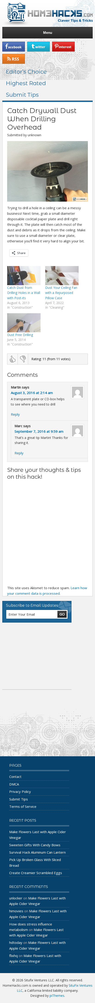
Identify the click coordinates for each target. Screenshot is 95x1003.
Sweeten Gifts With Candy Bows (34, 845)
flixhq (13, 955)
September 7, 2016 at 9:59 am (39, 431)
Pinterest (63, 47)
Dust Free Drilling (20, 335)
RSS (13, 59)
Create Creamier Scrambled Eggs (35, 872)
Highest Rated (26, 83)
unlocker (15, 898)
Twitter (38, 47)
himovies (16, 911)
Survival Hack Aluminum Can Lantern (37, 852)
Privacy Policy (20, 791)
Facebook (13, 47)
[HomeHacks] (47, 13)
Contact (15, 776)
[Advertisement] (36, 656)
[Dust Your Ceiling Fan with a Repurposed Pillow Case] (62, 275)
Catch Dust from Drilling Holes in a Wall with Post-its (23, 292)
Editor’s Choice (26, 71)
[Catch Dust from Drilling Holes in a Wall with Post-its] (24, 275)
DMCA (14, 784)
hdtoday (15, 942)
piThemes (57, 995)
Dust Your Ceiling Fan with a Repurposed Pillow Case (61, 292)
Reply (15, 414)
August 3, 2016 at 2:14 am (32, 392)
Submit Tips (22, 94)
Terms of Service (22, 806)
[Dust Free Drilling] (24, 322)
